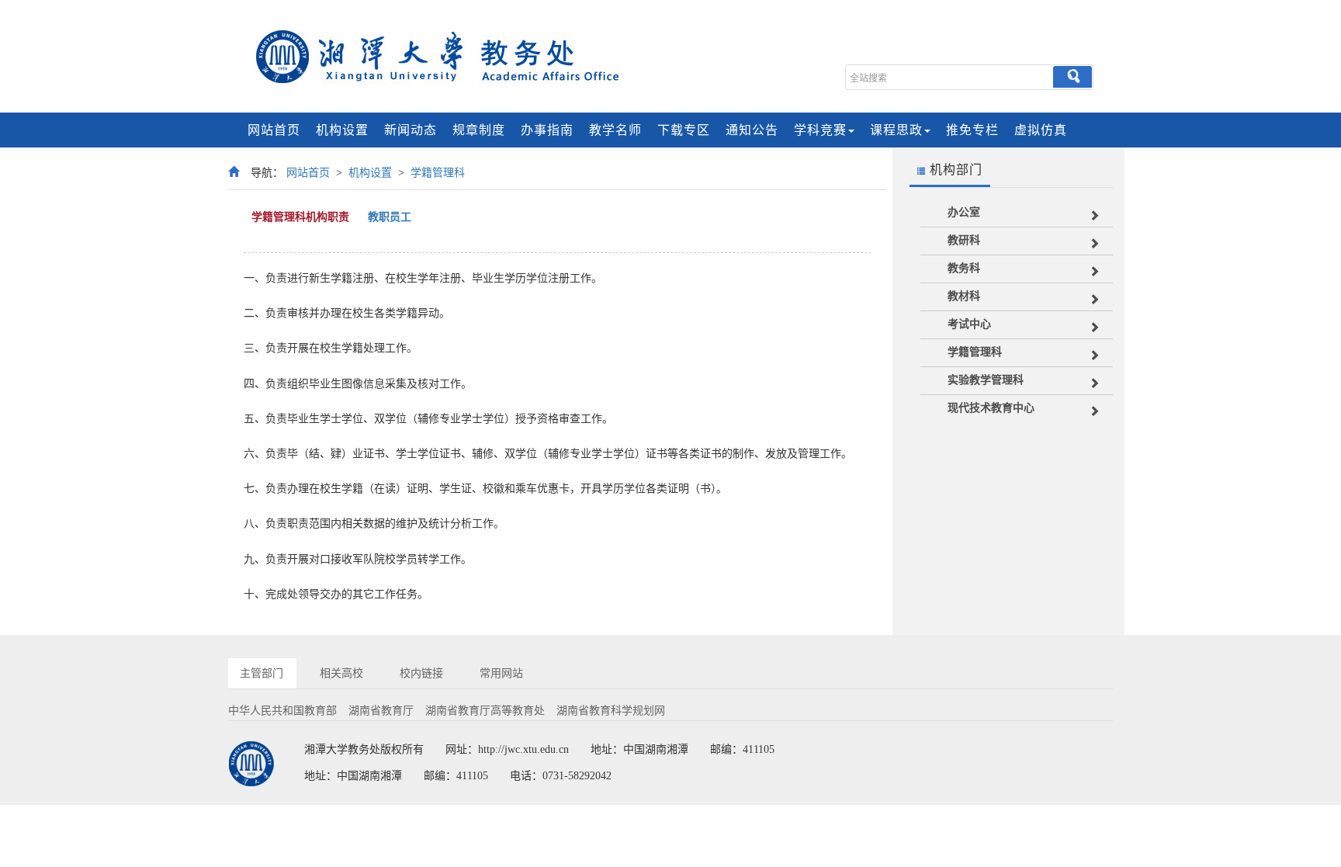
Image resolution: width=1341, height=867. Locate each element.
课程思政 (896, 130)
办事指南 (547, 130)
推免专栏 (972, 130)
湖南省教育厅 (381, 710)
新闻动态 (410, 130)
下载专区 (683, 130)
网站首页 (274, 130)
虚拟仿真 (1040, 130)
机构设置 (342, 130)
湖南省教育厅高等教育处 (485, 710)
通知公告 (752, 130)
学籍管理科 (438, 173)
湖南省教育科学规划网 (610, 710)
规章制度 (478, 130)
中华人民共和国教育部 (282, 710)
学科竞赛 (820, 130)
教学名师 (615, 130)
